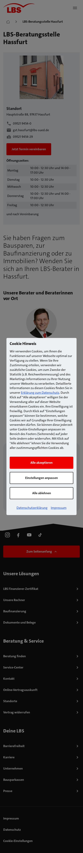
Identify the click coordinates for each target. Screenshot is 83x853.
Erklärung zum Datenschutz (40, 392)
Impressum (58, 508)
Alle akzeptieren (41, 462)
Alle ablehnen (41, 493)
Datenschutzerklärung (32, 508)
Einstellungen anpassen (41, 478)
